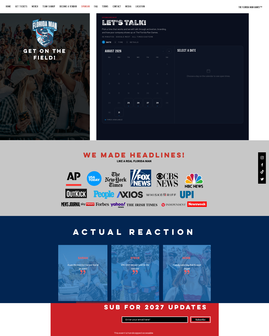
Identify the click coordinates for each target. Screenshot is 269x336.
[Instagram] (262, 157)
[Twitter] (262, 179)
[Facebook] (262, 165)
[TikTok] (262, 172)
